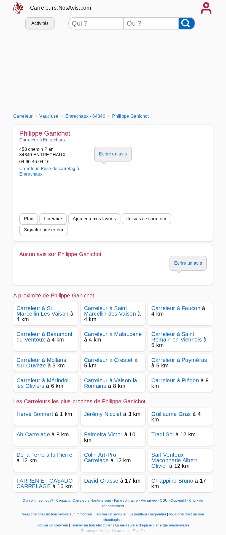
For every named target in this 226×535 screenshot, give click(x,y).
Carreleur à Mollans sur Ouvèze (41, 363)
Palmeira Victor (103, 434)
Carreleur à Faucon (175, 308)
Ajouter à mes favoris (94, 218)
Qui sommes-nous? (38, 500)
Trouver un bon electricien (92, 525)
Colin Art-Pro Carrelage (100, 457)
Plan (28, 218)
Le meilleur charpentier (148, 514)
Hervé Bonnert (35, 414)
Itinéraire (53, 218)
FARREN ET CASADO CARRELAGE (45, 483)
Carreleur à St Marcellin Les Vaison (42, 311)
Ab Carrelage (33, 434)
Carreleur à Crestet (108, 360)
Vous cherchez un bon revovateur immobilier (57, 514)
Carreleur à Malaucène (113, 334)
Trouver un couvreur (52, 525)
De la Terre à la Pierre (44, 455)
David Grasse (101, 481)
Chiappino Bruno (172, 481)
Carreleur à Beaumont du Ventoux (44, 337)
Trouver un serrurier (111, 514)
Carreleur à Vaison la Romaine (110, 383)
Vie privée (149, 500)
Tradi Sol (162, 434)
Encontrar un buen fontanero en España (113, 531)
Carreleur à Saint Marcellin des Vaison (110, 311)
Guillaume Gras (171, 414)
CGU (164, 500)
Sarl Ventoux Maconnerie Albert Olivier (174, 460)
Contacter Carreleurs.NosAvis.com (83, 500)
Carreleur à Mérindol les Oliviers (42, 383)
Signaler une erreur (43, 229)
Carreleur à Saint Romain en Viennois (176, 337)
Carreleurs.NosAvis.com (60, 8)
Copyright (179, 500)
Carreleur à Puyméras (179, 360)
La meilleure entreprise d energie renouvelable (152, 525)
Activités (40, 23)
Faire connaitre (126, 500)
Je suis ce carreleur (146, 218)
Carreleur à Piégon (175, 380)
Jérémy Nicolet (103, 414)
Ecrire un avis (113, 154)
